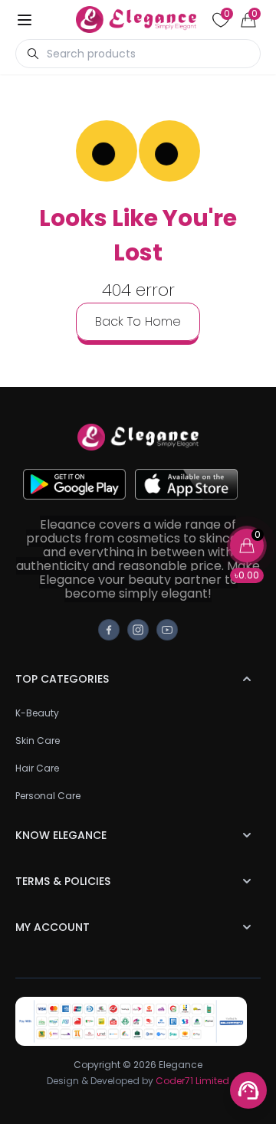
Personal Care (47, 795)
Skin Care (37, 740)
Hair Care (37, 768)
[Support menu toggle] (248, 1090)
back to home (138, 321)
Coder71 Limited (192, 1080)
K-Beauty (37, 712)
